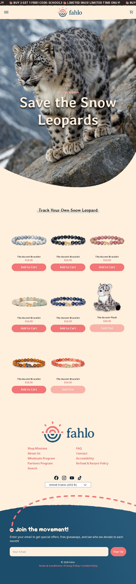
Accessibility (85, 458)
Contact (81, 453)
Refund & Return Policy (92, 463)
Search (32, 468)
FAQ (79, 448)
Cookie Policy (90, 565)
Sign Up (118, 551)
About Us (34, 453)
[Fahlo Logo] (70, 12)
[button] (131, 12)
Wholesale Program (41, 458)
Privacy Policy (72, 565)
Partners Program (40, 463)
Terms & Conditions (50, 565)
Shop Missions (37, 448)
